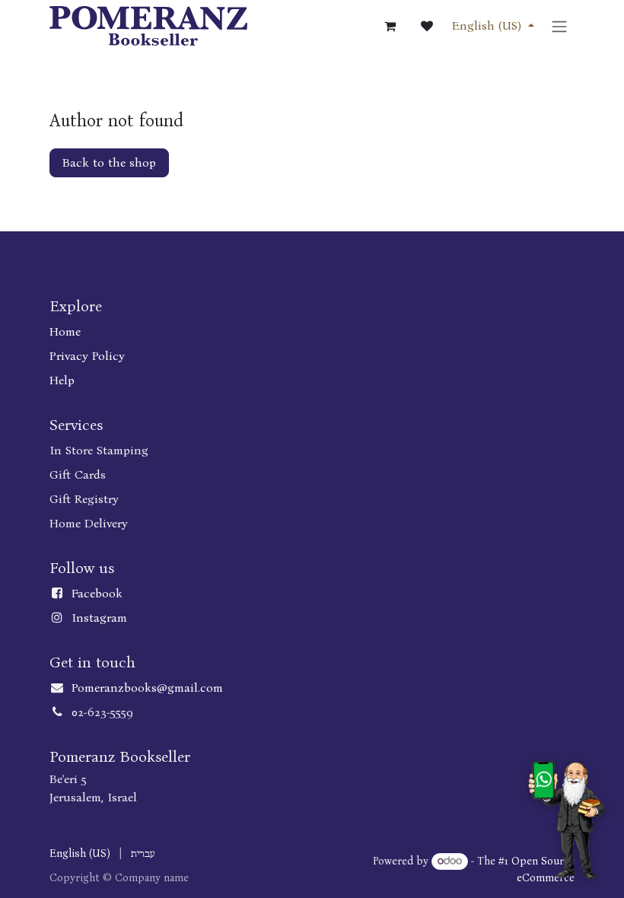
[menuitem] (79, 853)
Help (62, 380)
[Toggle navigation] (559, 25)
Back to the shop (109, 162)
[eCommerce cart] (390, 26)
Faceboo (94, 593)
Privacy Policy (87, 356)
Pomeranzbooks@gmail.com (147, 687)
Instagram (99, 617)
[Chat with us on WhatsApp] (566, 820)
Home (65, 331)
